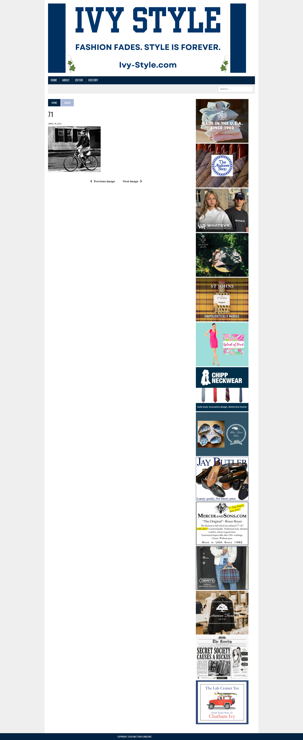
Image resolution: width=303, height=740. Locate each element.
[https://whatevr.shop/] (222, 230)
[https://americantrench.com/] (222, 632)
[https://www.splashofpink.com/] (222, 364)
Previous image (104, 181)
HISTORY (93, 80)
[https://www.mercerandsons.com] (222, 543)
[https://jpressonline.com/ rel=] (222, 140)
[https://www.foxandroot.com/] (222, 274)
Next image (130, 181)
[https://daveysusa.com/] (222, 588)
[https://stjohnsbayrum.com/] (222, 319)
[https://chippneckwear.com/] (222, 409)
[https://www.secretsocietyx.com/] (222, 677)
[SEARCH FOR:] (235, 88)
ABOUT (66, 80)
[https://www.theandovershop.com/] (222, 185)
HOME (54, 80)
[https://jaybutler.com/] (222, 498)
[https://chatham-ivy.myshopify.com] (222, 722)
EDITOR (79, 80)
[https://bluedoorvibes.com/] (222, 454)
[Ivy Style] (147, 38)
